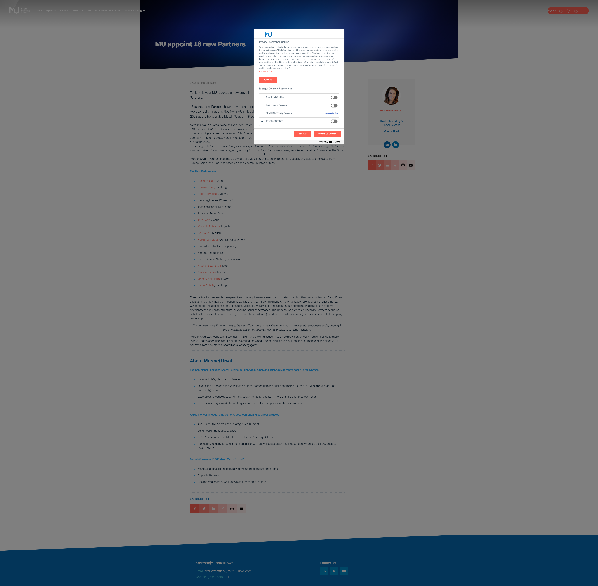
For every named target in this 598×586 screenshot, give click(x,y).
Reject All (303, 134)
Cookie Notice (265, 71)
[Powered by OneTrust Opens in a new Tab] (330, 142)
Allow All (268, 80)
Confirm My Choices (327, 134)
